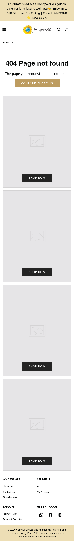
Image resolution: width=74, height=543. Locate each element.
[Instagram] (60, 515)
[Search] (58, 29)
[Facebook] (50, 515)
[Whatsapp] (41, 515)
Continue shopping (37, 83)
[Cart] (67, 29)
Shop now (37, 177)
